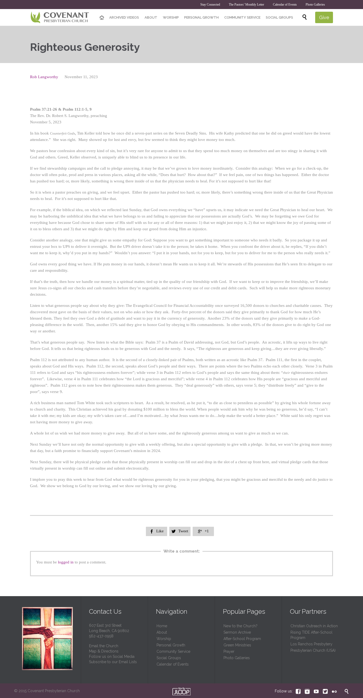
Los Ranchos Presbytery (311, 644)
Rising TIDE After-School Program (311, 635)
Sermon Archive (237, 632)
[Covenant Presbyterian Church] (60, 17)
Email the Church (103, 646)
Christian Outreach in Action (314, 626)
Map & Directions (104, 651)
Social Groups (169, 658)
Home (162, 626)
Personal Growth (171, 645)
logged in (66, 562)
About (162, 632)
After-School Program (242, 639)
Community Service (173, 651)
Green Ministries (237, 645)
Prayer (228, 651)
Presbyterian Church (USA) (313, 650)
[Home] (102, 17)
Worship (164, 639)
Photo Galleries (236, 658)
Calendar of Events (173, 664)
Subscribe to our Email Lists (113, 662)
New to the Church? (240, 626)
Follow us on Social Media (111, 656)
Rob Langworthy (44, 77)
